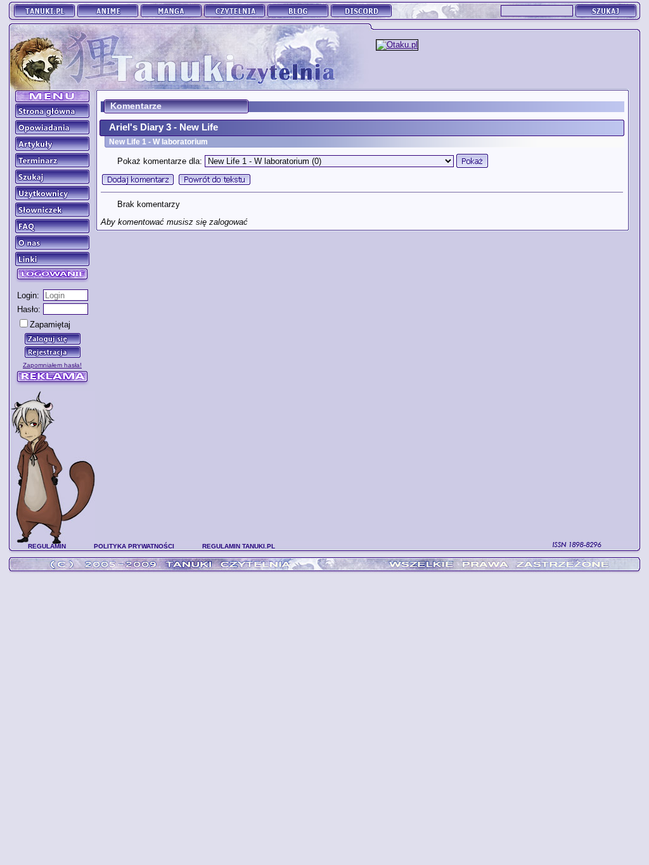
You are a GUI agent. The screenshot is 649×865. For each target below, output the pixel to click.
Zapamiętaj (50, 324)
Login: (28, 295)
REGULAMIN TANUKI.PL (238, 546)
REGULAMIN (47, 546)
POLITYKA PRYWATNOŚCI (134, 546)
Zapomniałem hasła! (52, 365)
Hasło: (29, 309)
